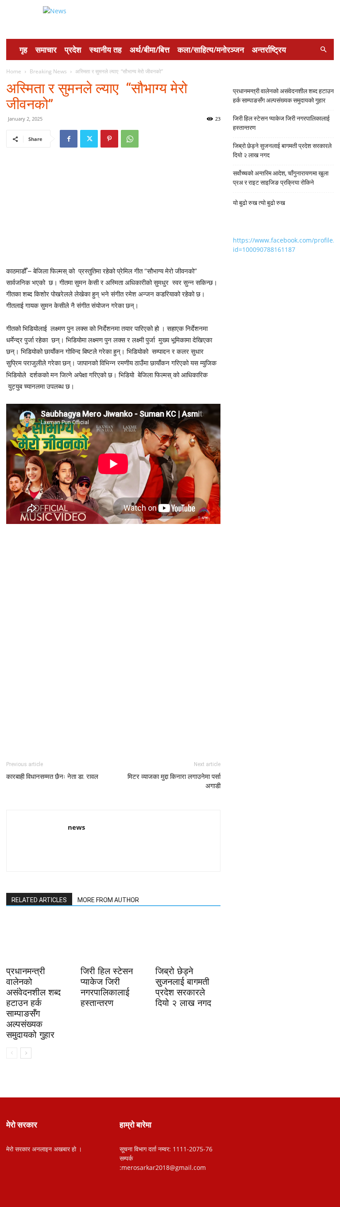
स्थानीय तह (105, 49)
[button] (323, 50)
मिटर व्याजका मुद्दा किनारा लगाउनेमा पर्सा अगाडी (174, 781)
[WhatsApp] (130, 139)
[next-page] (25, 1053)
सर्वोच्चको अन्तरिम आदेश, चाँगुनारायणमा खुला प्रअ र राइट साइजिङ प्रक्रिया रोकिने (280, 178)
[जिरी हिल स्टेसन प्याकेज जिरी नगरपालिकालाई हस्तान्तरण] (113, 940)
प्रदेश (73, 49)
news (76, 827)
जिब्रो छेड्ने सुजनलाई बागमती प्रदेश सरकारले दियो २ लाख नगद (282, 150)
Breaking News (48, 71)
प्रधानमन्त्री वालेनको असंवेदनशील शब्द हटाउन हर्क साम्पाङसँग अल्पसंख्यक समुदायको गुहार (33, 1003)
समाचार (46, 49)
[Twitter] (89, 139)
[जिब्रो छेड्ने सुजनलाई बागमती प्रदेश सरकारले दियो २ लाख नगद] (187, 940)
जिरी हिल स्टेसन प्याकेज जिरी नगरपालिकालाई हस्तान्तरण (281, 123)
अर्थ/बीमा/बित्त (150, 49)
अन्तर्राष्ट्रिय (269, 49)
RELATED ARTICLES (39, 899)
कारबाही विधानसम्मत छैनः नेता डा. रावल (52, 777)
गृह (23, 49)
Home (13, 71)
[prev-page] (11, 1053)
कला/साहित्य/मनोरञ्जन (211, 49)
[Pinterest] (109, 139)
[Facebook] (68, 139)
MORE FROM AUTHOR (108, 899)
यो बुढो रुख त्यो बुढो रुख (259, 202)
